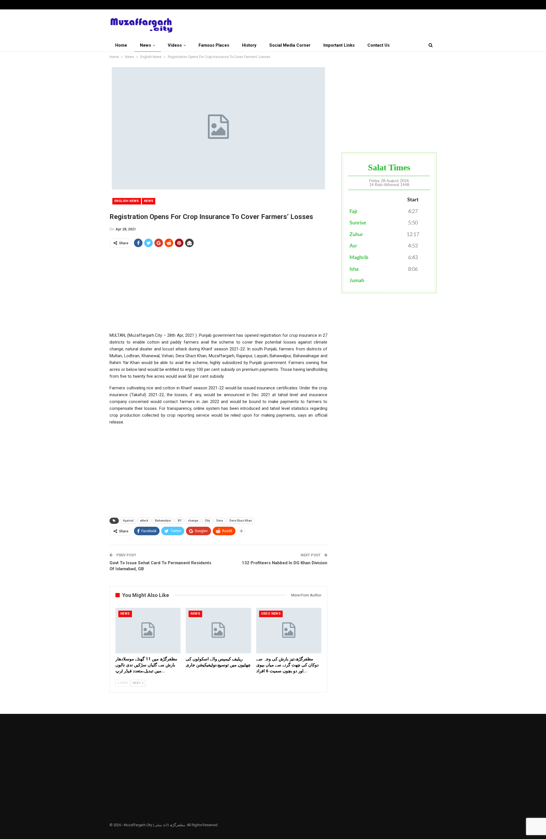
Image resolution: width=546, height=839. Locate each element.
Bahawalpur (163, 520)
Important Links (339, 45)
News (145, 45)
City (207, 520)
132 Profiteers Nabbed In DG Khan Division (284, 562)
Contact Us (378, 45)
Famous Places (213, 45)
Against (128, 520)
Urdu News (271, 613)
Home (121, 45)
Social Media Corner (290, 45)
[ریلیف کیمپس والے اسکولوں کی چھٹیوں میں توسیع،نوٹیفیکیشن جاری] (218, 631)
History (249, 45)
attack (144, 520)
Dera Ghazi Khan (240, 520)
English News (126, 201)
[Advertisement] (218, 292)
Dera (219, 520)
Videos (175, 45)
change (193, 520)
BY (179, 520)
